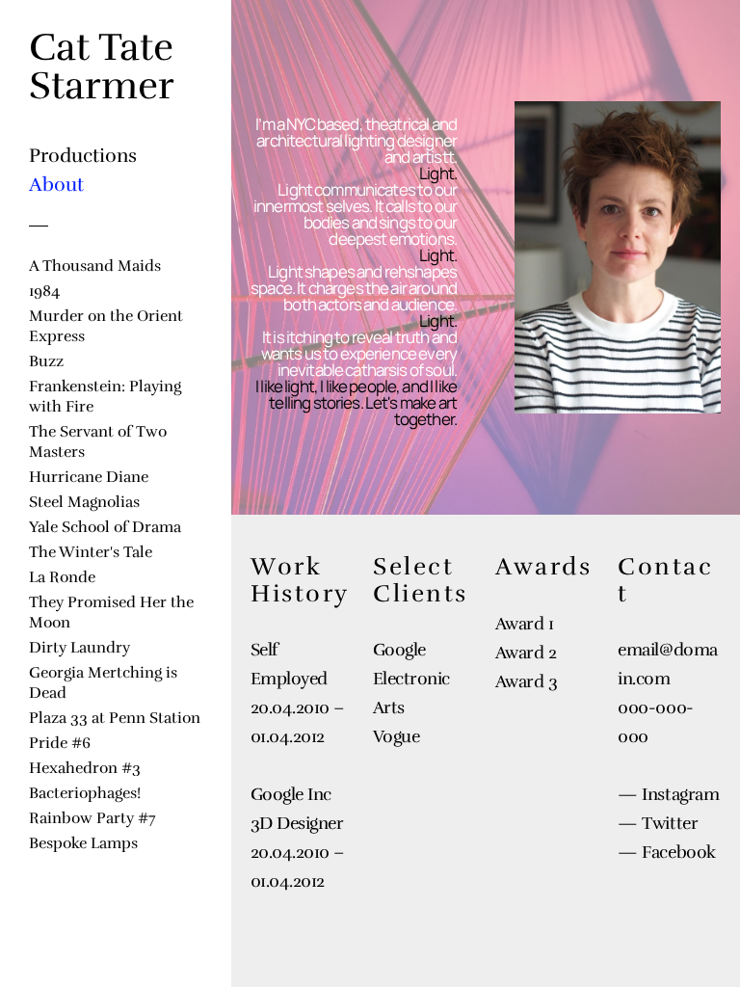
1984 (44, 290)
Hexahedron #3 (85, 768)
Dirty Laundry (79, 647)
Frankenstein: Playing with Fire (105, 396)
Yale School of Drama (105, 527)
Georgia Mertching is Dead (103, 682)
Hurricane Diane (88, 477)
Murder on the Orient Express (106, 326)
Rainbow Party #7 (92, 818)
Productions (83, 156)
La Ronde (62, 577)
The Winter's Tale (90, 552)
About (56, 185)
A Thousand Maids (95, 265)
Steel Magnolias (84, 502)
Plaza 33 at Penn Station (114, 717)
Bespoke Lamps (83, 843)
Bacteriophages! (85, 793)
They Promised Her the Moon (111, 612)
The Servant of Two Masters (98, 441)
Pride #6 (60, 743)
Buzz (46, 361)
